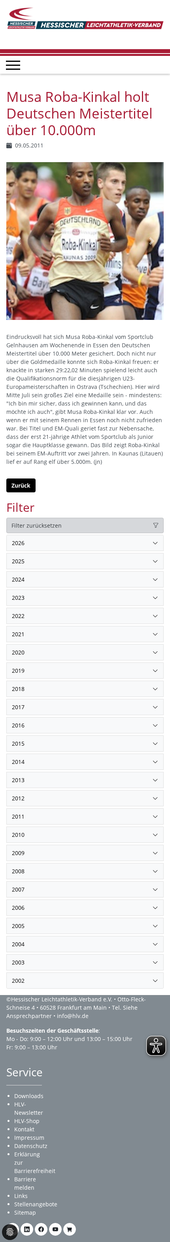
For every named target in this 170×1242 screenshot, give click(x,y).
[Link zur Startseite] (85, 17)
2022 (18, 616)
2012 (18, 798)
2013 (18, 780)
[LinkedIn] (27, 1229)
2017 (18, 707)
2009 (18, 853)
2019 (18, 670)
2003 (18, 962)
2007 (18, 889)
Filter (20, 507)
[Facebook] (41, 1229)
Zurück (20, 485)
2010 (18, 834)
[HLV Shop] (69, 1229)
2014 (18, 761)
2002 (18, 980)
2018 (18, 689)
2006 (18, 907)
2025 (18, 561)
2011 (18, 816)
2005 (18, 926)
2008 (18, 871)
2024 (18, 579)
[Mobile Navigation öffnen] (13, 65)
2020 (18, 652)
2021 (18, 634)
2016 (18, 725)
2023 (18, 597)
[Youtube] (55, 1229)
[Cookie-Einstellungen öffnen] (10, 1232)
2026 (18, 543)
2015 (18, 743)
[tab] (85, 543)
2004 (18, 944)
